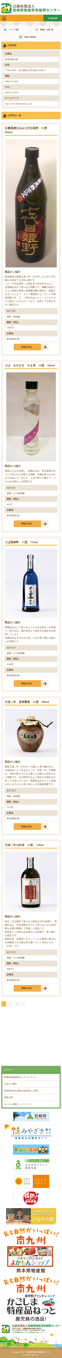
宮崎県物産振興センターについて (20, 1077)
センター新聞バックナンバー (18, 1104)
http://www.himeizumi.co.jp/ (18, 103)
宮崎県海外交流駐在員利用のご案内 (21, 1090)
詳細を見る (26, 347)
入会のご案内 (10, 1084)
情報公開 (8, 1097)
